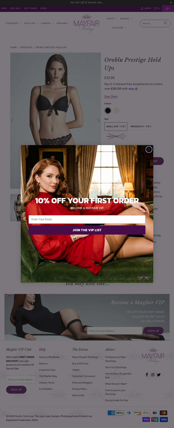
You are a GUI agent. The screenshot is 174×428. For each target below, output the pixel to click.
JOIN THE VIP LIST (87, 230)
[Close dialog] (149, 149)
